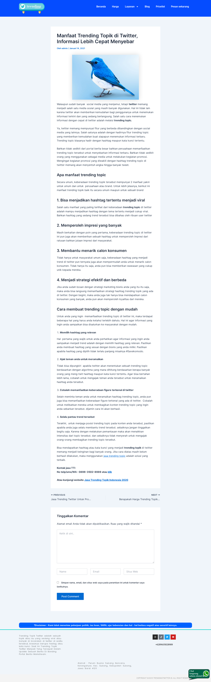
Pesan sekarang (180, 6)
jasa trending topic (114, 455)
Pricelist (160, 6)
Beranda (101, 6)
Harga (115, 6)
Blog (147, 6)
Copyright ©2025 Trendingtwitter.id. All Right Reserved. (164, 678)
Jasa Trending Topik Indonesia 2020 (106, 479)
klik (110, 471)
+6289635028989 (164, 644)
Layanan (130, 6)
